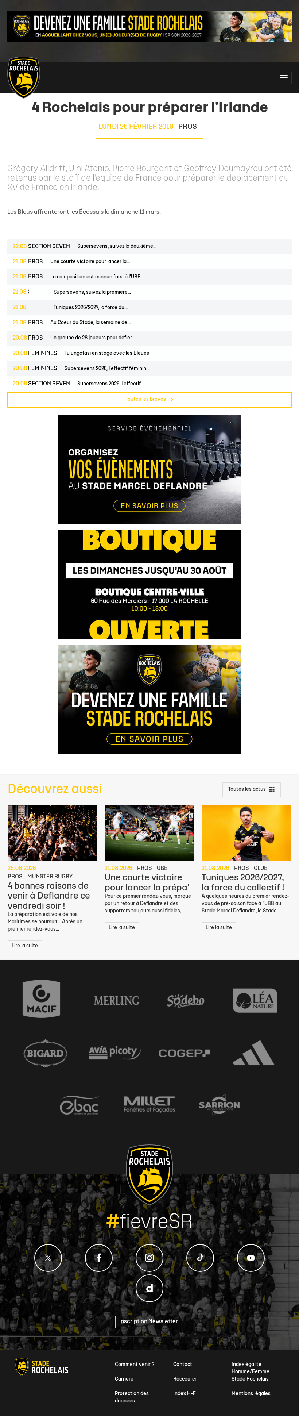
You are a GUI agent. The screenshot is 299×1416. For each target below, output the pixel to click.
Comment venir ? (135, 1364)
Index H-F (184, 1394)
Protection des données (132, 1398)
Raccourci (184, 1379)
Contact (182, 1364)
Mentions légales (251, 1394)
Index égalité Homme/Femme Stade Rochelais (250, 1372)
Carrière (124, 1379)
